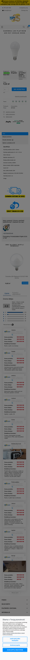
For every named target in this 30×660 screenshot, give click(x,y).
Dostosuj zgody (15, 645)
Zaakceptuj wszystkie (15, 650)
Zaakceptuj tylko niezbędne (15, 639)
